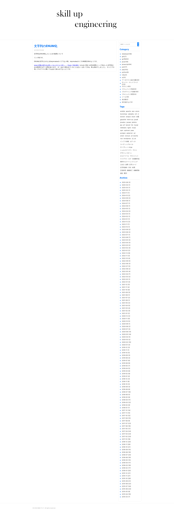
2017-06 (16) (126, 426)
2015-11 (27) (126, 476)
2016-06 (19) (126, 457)
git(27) (124, 56)
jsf (124, 125)
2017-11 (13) (126, 413)
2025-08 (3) (126, 182)
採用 (126, 164)
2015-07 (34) (126, 486)
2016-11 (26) (126, 444)
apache (128, 111)
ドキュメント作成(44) (129, 89)
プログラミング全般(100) (130, 92)
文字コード (132, 164)
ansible (122, 111)
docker (122, 117)
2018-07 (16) (126, 392)
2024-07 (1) (126, 203)
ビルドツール (124, 156)
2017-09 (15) (126, 418)
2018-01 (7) (126, 408)
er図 (137, 117)
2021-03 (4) (126, 308)
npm (121, 130)
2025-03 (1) (126, 187)
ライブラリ (123, 159)
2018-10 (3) (126, 384)
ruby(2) (124, 75)
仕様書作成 (135, 159)
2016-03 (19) (126, 465)
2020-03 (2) (126, 339)
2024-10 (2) (126, 195)
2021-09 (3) (126, 292)
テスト (135, 150)
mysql (136, 125)
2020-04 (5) (126, 337)
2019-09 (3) (126, 355)
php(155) (125, 69)
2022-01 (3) (126, 282)
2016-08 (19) (126, 452)
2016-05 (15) (126, 460)
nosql (134, 128)
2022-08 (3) (126, 263)
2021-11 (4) (126, 287)
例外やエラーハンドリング (129, 162)
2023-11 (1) (126, 224)
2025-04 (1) (126, 185)
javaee (129, 122)
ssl (134, 133)
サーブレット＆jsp (126, 147)
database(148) (127, 54)
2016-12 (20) (126, 442)
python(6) (125, 72)
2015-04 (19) (126, 494)
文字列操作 (123, 167)
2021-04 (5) (126, 305)
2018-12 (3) (126, 379)
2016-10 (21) (126, 447)
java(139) (125, 62)
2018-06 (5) (126, 394)
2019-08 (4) (126, 358)
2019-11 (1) (125, 350)
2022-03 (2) (126, 277)
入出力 (122, 164)
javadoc (123, 122)
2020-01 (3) (126, 345)
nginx (129, 128)
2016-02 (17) (126, 468)
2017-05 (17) (126, 429)
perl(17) (124, 67)
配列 (125, 173)
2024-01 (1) (126, 219)
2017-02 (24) (126, 436)
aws (133, 111)
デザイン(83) (126, 86)
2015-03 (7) (126, 497)
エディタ (133, 141)
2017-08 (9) (126, 421)
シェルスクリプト (126, 150)
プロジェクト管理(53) (129, 94)
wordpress (127, 138)
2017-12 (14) (126, 410)
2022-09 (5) (126, 261)
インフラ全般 (124, 141)
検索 (138, 44)
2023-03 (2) (126, 245)
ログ (129, 159)
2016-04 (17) (126, 463)
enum (133, 117)
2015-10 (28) (126, 478)
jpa (121, 125)
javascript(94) (126, 64)
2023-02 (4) (126, 248)
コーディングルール (126, 144)
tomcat (127, 136)
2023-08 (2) (126, 232)
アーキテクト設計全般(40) (130, 80)
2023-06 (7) (126, 237)
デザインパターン (126, 153)
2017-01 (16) (126, 439)
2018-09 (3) (126, 387)
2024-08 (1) (126, 201)
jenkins (134, 122)
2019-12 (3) (126, 347)
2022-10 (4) (126, 258)
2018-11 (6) (126, 381)
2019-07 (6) (126, 360)
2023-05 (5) (126, 240)
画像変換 (136, 170)
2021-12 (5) (126, 284)
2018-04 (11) (126, 400)
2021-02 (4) (126, 311)
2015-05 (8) (126, 491)
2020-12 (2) (126, 316)
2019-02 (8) (126, 373)
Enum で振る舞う (73, 65)
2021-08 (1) (126, 295)
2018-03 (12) (126, 402)
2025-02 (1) (126, 190)
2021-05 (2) (126, 303)
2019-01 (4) (126, 376)
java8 (136, 119)
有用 (133, 167)
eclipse (128, 117)
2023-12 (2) (126, 222)
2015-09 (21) (126, 481)
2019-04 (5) (126, 368)
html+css (130, 119)
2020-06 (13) (126, 332)
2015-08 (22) (126, 484)
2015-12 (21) (126, 473)
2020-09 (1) (126, 324)
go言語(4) (125, 59)
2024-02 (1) (126, 216)
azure (137, 111)
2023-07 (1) (126, 235)
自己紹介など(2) (127, 102)
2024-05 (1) (126, 208)
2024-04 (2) (126, 211)
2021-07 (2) (126, 298)
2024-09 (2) (126, 198)
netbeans (123, 128)
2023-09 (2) (126, 229)
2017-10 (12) (126, 415)
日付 (129, 167)
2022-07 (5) (126, 266)
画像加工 (130, 170)
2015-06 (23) (126, 489)
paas (132, 130)
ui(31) (124, 77)
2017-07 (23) (126, 423)
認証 (121, 173)
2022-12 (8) (126, 253)
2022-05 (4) (126, 271)
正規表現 (123, 170)
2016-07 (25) (126, 455)
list (132, 125)
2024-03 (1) (126, 214)
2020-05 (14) (126, 334)
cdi (136, 114)
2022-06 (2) (126, 269)
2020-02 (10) (126, 342)
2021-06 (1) (126, 300)
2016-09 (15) (126, 449)
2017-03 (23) (126, 434)
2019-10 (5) (126, 353)
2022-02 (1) (126, 279)
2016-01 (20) (126, 470)
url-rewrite (134, 136)
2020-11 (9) (126, 318)
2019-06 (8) (126, 363)
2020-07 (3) (126, 329)
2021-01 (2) (126, 313)
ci (138, 114)
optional (127, 130)
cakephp (131, 114)
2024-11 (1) (126, 193)
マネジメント (134, 156)
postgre (123, 133)
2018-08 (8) (126, 389)
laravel (128, 125)
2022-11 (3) (126, 256)
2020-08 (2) (126, 326)
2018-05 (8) (126, 397)
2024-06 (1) (126, 206)
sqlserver (129, 133)
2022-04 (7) (126, 274)
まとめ (134, 138)
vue (121, 138)
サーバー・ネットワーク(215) (130, 83)
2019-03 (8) (126, 371)
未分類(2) (125, 99)
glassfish (123, 119)
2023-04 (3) (126, 242)
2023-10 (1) (126, 227)
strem (122, 136)
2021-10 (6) (126, 290)
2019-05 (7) (126, 366)
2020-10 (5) (126, 321)
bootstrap (123, 114)
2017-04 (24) (126, 431)
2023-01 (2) (126, 250)
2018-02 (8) (126, 405)
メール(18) (125, 97)
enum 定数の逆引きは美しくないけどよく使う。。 (50, 65)
